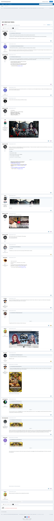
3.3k (5, 305)
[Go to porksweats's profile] (5, 260)
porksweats (5, 257)
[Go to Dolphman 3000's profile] (5, 34)
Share (45, 24)
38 (5, 444)
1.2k (5, 264)
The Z (18, 33)
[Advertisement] (15, 15)
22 (5, 504)
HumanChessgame (5, 418)
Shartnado (5, 352)
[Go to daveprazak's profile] (5, 440)
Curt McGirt (5, 98)
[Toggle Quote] (10, 33)
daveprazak (5, 437)
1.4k (5, 61)
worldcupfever (5, 399)
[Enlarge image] (24, 129)
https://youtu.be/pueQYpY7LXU (13, 237)
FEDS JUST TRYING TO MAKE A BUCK (15, 25)
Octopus (5, 298)
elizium (5, 328)
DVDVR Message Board (6, 1)
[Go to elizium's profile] (5, 331)
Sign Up (51, 1)
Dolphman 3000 (5, 31)
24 (8, 504)
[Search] (52, 4)
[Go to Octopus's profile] (5, 301)
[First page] (2, 28)
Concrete (5, 87)
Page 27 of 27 (16, 504)
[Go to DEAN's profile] (5, 198)
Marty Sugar (5, 310)
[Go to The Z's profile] (5, 47)
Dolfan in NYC (12, 501)
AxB (5, 119)
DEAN (5, 195)
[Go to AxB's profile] (5, 122)
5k (5, 359)
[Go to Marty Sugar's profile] (5, 313)
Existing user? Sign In (45, 1)
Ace (5, 244)
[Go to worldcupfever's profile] (5, 402)
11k (5, 203)
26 (11, 504)
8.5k (5, 251)
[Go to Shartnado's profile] (5, 355)
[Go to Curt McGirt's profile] (5, 101)
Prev (3, 504)
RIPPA (6, 24)
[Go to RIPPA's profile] (3, 25)
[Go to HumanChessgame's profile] (5, 421)
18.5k (5, 126)
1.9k (5, 317)
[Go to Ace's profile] (5, 247)
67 (5, 94)
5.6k (5, 335)
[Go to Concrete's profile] (5, 90)
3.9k (5, 425)
